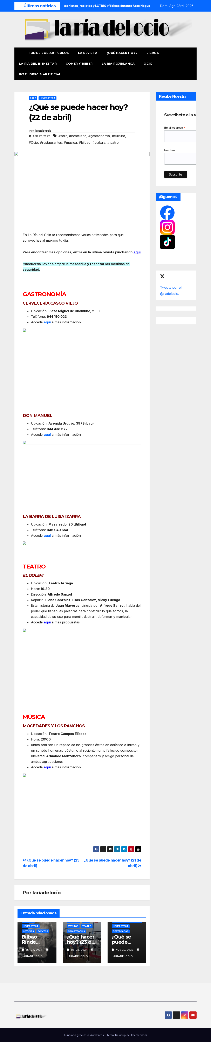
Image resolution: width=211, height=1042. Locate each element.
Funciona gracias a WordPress (84, 1035)
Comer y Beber (79, 63)
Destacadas (120, 931)
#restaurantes (51, 142)
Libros (153, 53)
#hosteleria (77, 136)
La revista (87, 53)
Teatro (86, 926)
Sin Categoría (76, 931)
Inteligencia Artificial (40, 74)
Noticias (28, 931)
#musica (70, 142)
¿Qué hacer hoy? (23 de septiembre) (82, 942)
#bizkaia (99, 142)
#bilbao (84, 142)
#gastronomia (99, 136)
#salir (63, 136)
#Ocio (33, 142)
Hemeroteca (47, 98)
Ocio (149, 63)
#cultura (118, 136)
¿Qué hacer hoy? (122, 53)
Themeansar (139, 1035)
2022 (33, 98)
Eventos (43, 931)
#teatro (113, 142)
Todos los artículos (48, 53)
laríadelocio (43, 131)
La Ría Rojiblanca (118, 63)
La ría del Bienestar (38, 63)
